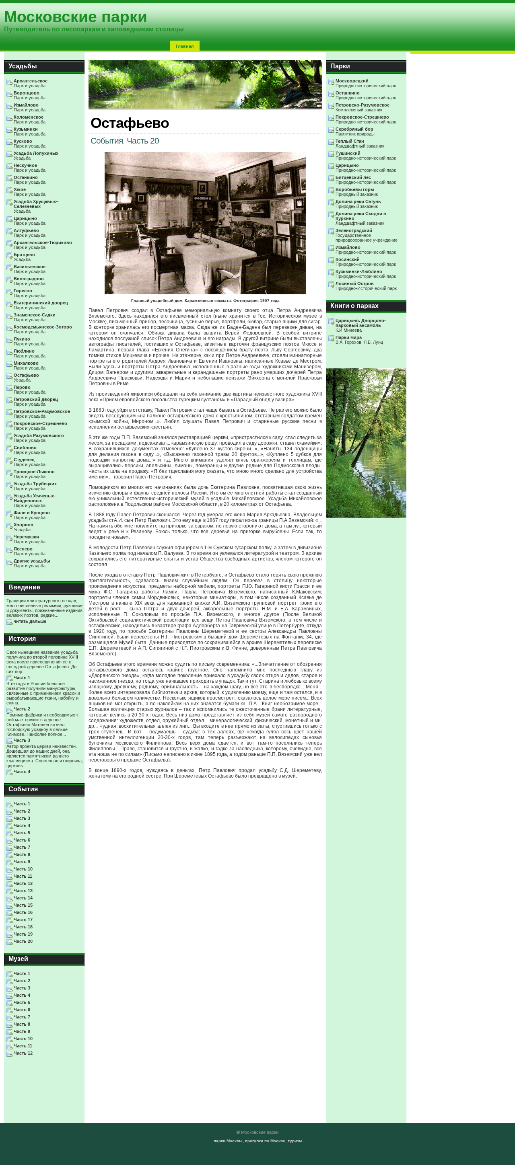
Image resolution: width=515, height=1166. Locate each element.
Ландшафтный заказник (360, 143)
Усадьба (36, 155)
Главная (185, 46)
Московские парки (259, 1132)
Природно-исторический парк (366, 83)
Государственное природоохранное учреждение (367, 235)
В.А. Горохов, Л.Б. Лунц (359, 340)
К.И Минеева (361, 325)
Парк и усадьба (30, 83)
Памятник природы (355, 131)
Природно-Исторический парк (366, 286)
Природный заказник (357, 192)
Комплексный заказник (362, 107)
